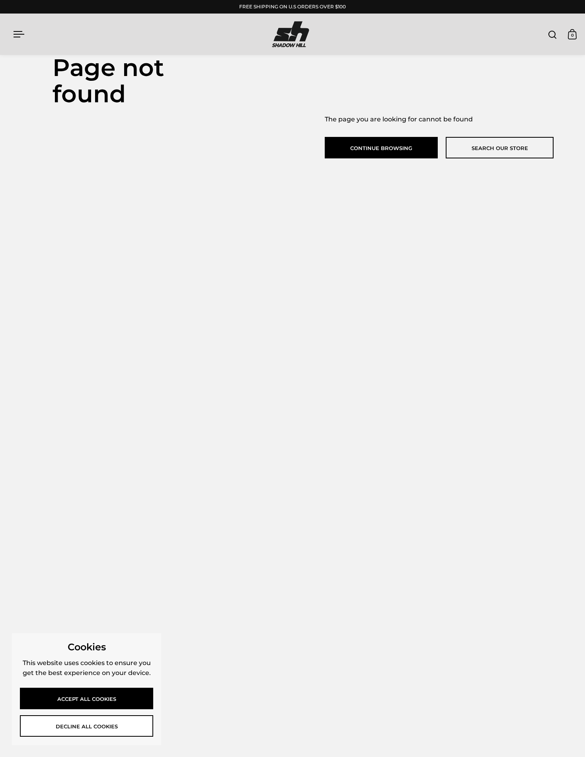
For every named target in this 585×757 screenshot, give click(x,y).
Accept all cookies (86, 699)
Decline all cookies (87, 726)
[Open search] (552, 34)
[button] (552, 34)
